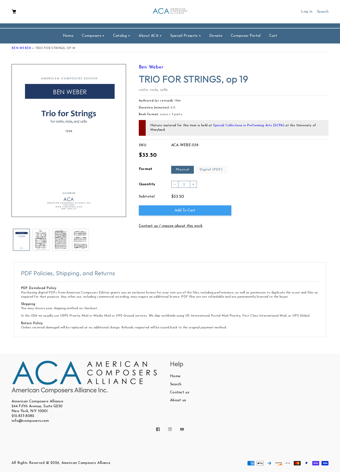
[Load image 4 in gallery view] (80, 240)
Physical (182, 169)
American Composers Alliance (86, 463)
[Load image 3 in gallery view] (60, 240)
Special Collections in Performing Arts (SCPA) (248, 125)
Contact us (179, 392)
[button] (14, 11)
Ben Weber (21, 48)
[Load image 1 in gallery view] (21, 240)
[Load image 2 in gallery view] (41, 240)
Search (176, 384)
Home (175, 376)
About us (178, 400)
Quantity (147, 184)
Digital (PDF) (211, 169)
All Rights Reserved (28, 463)
